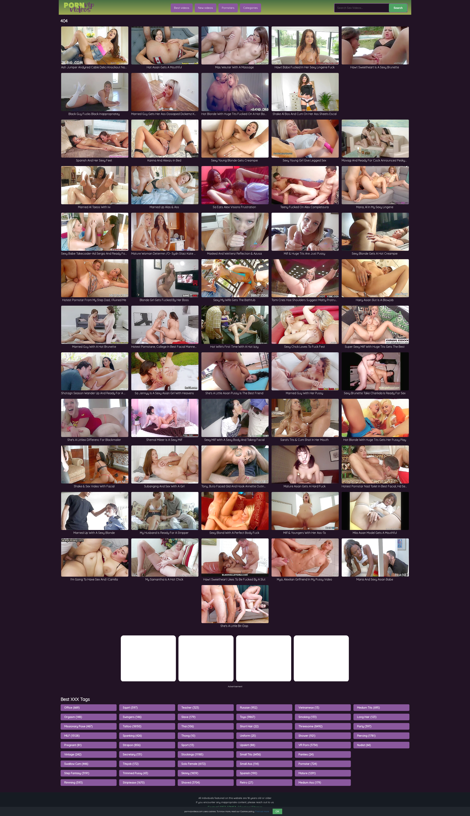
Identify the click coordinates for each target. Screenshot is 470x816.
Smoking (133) (308, 717)
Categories (250, 8)
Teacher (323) (190, 707)
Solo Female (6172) (193, 763)
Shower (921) (307, 735)
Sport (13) (187, 745)
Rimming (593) (73, 782)
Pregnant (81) (73, 745)
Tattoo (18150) (132, 726)
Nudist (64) (364, 745)
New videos (205, 8)
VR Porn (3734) (308, 745)
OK (277, 811)
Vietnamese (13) (309, 707)
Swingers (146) (132, 717)
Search (398, 7)
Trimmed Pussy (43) (135, 773)
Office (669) (72, 707)
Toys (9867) (247, 717)
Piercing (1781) (366, 735)
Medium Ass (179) (310, 782)
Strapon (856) (132, 745)
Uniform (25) (248, 735)
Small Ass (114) (249, 763)
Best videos (181, 8)
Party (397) (364, 726)
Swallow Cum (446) (76, 763)
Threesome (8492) (311, 726)
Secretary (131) (132, 754)
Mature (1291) (307, 773)
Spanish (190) (248, 773)
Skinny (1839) (189, 773)
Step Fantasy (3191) (76, 773)
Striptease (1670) (134, 782)
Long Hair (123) (367, 717)
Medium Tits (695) (368, 707)
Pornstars (228, 8)
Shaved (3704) (190, 782)
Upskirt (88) (247, 745)
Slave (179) (188, 717)
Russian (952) (248, 707)
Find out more (262, 811)
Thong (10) (188, 735)
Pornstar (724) (308, 763)
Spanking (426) (132, 735)
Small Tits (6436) (250, 754)
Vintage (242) (73, 754)
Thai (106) (187, 726)
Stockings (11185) (192, 754)
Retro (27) (246, 782)
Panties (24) (306, 754)
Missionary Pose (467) (78, 726)
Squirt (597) (130, 707)
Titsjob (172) (131, 763)
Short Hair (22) (249, 726)
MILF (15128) (72, 735)
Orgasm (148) (73, 717)
